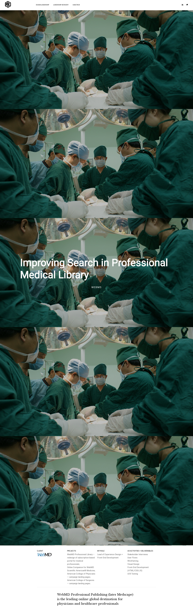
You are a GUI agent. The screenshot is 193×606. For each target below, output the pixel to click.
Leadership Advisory (61, 5)
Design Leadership (42, 5)
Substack (76, 5)
